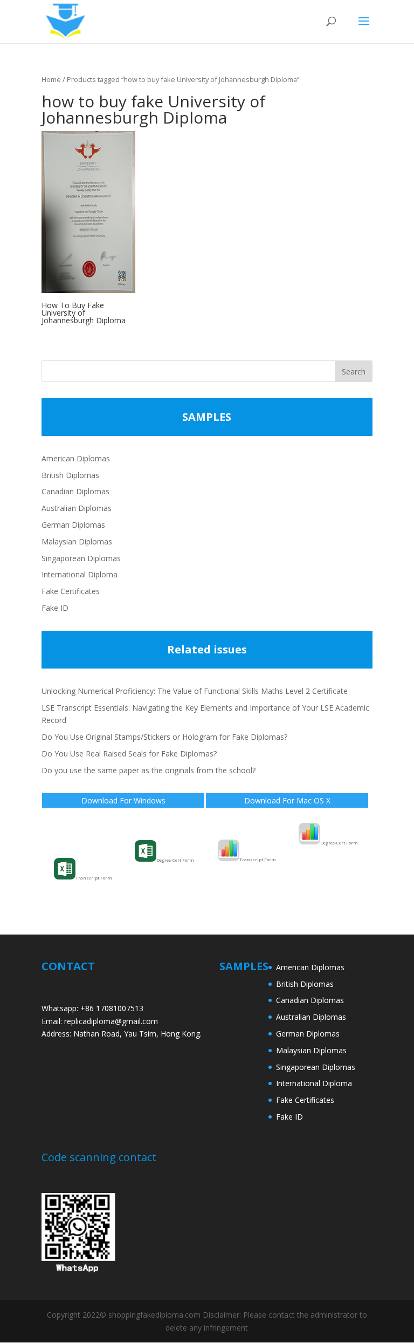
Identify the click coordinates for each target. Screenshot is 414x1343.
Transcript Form (93, 878)
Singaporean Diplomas (81, 558)
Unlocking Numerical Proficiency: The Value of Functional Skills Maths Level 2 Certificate (195, 691)
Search (353, 371)
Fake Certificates (71, 591)
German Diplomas (73, 525)
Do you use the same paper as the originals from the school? (149, 770)
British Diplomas (70, 475)
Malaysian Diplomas (77, 541)
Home (51, 79)
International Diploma (80, 574)
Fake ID (55, 608)
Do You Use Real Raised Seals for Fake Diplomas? (129, 753)
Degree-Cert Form (175, 860)
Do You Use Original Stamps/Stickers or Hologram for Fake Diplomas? (164, 737)
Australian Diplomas (77, 508)
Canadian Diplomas (75, 491)
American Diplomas (76, 458)
